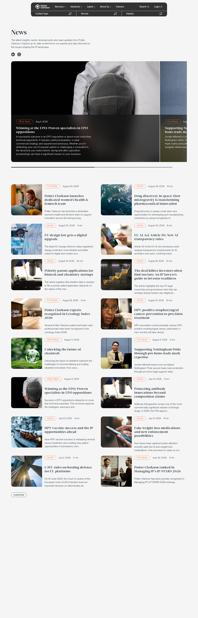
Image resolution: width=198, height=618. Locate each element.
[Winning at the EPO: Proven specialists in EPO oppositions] (54, 393)
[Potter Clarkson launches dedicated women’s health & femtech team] (54, 202)
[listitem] (13, 54)
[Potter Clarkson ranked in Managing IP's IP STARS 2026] (144, 471)
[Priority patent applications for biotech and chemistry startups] (54, 275)
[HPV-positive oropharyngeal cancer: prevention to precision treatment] (144, 316)
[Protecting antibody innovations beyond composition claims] (144, 395)
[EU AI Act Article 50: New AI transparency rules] (144, 239)
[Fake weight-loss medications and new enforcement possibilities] (144, 434)
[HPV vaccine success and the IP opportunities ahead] (54, 432)
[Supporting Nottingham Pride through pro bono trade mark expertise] (144, 355)
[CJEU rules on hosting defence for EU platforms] (54, 471)
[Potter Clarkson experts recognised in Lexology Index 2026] (54, 316)
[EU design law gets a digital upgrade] (54, 239)
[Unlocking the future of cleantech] (54, 354)
